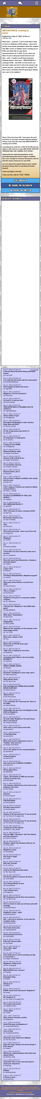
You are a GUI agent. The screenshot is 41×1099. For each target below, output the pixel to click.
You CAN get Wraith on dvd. (13, 883)
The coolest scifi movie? (12, 1004)
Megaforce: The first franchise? (14, 393)
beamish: (6, 794)
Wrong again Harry (10, 770)
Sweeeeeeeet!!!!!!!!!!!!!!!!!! (12, 934)
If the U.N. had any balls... (12, 941)
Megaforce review (9, 850)
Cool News (10, 1087)
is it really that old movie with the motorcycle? (20, 380)
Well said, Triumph (10, 863)
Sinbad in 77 (7, 984)
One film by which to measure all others (17, 877)
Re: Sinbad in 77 (9, 997)
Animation (11, 1089)
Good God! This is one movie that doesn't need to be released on (18, 1062)
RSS (10, 1092)
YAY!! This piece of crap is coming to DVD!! (19, 511)
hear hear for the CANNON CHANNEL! (17, 763)
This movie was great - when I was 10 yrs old (19, 531)
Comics (18, 1089)
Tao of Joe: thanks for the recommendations (19, 749)
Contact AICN (28, 1092)
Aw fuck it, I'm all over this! (13, 400)
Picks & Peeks (29, 1087)
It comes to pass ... (10, 1077)
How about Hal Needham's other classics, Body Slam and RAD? (18, 423)
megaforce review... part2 (12, 912)
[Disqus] (20, 281)
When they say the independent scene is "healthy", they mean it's (18, 742)
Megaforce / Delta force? (12, 963)
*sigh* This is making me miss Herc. (16, 650)
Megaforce (7, 538)
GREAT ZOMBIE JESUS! (12, 666)
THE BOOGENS (9, 800)
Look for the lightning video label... (16, 870)
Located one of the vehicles (13, 827)
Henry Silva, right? (10, 948)
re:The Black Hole (9, 734)
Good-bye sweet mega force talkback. (17, 1038)
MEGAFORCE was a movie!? (14, 970)
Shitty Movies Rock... (11, 679)
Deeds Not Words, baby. (12, 451)
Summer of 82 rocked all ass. (13, 458)
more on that (8, 1031)
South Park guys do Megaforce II (15, 1024)
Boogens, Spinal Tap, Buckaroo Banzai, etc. (19, 843)
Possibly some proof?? (11, 807)
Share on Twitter (21, 190)
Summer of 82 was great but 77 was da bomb (19, 814)
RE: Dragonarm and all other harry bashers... (19, 897)
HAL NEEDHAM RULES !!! (13, 504)
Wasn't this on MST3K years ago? (15, 644)
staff (9, 38)
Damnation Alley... (10, 977)
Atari (5, 524)
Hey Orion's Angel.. (10, 856)
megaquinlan (8, 622)
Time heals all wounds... (12, 928)
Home (4, 1087)
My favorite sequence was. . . (13, 518)
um (4, 545)
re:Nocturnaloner (9, 756)
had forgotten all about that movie (15, 387)
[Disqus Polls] (20, 228)
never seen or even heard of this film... (17, 727)
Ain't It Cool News (24, 12)
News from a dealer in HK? (13, 637)
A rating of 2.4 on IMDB (11, 444)
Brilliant (6, 1070)
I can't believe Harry (10, 890)
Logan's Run (8, 569)
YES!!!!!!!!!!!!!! (8, 695)
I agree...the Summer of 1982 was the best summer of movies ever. (18, 777)
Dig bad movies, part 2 (11, 471)
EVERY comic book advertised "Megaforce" (19, 990)
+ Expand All (34, 370)
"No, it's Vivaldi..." (10, 591)
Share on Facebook (21, 185)
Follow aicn (20, 180)
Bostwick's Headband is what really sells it (19, 673)
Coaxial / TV (19, 1087)
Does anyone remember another (15, 1017)
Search (24, 1089)
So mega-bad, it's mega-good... (14, 438)
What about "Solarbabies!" (13, 615)
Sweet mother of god (11, 416)
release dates (8, 1011)
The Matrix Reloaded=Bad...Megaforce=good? (20, 575)
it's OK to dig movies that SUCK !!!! (16, 431)
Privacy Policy (17, 1092)
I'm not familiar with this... (12, 465)
